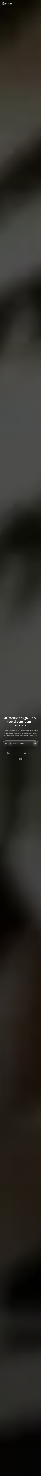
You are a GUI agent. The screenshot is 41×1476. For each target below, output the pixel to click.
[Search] (35, 743)
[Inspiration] (10, 744)
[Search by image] (6, 744)
